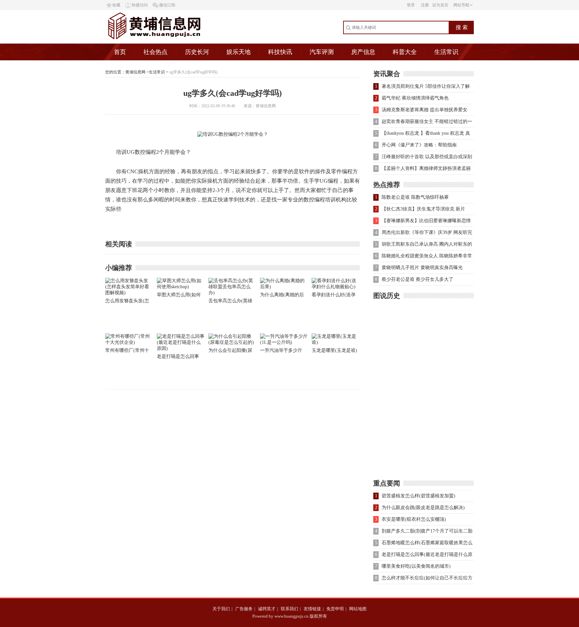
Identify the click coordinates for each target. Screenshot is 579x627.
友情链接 (312, 608)
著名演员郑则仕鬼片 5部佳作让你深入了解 (426, 86)
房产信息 (363, 52)
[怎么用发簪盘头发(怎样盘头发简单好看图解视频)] (129, 292)
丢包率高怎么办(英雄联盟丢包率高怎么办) (230, 302)
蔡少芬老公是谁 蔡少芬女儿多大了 (417, 279)
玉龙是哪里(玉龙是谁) (334, 350)
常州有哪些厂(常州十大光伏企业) (127, 352)
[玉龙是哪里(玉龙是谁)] (336, 342)
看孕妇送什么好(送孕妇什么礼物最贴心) (334, 296)
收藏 (116, 5)
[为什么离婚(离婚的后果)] (284, 286)
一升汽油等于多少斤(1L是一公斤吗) (281, 352)
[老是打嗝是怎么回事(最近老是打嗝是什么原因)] (181, 348)
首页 (120, 52)
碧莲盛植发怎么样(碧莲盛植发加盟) (418, 495)
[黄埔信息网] (171, 42)
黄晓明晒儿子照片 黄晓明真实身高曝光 (422, 267)
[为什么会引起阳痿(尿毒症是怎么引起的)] (232, 342)
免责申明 (335, 608)
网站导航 (461, 5)
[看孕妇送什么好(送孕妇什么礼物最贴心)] (336, 286)
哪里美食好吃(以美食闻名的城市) (416, 566)
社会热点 (155, 52)
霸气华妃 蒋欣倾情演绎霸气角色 (415, 98)
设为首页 (440, 5)
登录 (411, 5)
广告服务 (244, 608)
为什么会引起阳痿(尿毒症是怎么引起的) (230, 352)
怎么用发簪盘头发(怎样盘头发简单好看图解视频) (128, 302)
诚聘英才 (266, 608)
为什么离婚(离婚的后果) (282, 296)
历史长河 (197, 52)
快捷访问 (140, 5)
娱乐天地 (239, 52)
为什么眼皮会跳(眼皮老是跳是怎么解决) (423, 507)
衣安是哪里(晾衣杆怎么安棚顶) (414, 519)
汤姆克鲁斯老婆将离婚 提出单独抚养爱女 (424, 109)
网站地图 (358, 608)
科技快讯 (280, 52)
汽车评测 (322, 52)
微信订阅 (167, 5)
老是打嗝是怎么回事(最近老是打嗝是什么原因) (179, 358)
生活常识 (446, 52)
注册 (425, 5)
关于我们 (221, 608)
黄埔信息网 (135, 72)
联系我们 (289, 608)
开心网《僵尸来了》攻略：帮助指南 (419, 144)
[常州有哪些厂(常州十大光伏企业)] (129, 342)
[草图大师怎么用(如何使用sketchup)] (181, 286)
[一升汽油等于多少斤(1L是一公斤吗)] (284, 342)
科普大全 (405, 52)
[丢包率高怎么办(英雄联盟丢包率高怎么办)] (232, 292)
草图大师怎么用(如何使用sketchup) (179, 296)
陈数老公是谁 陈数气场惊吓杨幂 (415, 197)
